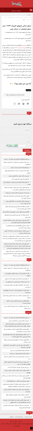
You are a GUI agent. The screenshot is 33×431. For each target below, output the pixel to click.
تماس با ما (15, 421)
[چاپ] (23, 19)
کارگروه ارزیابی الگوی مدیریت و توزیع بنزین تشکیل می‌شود (15, 212)
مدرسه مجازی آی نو (19, 417)
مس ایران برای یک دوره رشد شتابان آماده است (18, 367)
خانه (29, 15)
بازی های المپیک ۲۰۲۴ (20, 48)
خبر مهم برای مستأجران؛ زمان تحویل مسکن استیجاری (17, 279)
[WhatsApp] (23, 103)
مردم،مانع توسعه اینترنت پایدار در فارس (20, 168)
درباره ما (20, 421)
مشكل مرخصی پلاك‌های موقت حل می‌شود (19, 354)
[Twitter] (19, 103)
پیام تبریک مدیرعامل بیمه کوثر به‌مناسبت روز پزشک (17, 193)
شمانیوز (24, 45)
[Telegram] (27, 103)
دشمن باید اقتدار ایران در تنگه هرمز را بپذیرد (19, 176)
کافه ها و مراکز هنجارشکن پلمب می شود (19, 350)
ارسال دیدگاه (27, 150)
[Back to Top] (31, 428)
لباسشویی (11, 417)
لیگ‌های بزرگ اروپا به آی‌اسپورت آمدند (20, 179)
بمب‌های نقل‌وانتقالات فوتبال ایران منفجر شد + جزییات (16, 159)
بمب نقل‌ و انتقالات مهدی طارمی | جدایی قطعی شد (17, 282)
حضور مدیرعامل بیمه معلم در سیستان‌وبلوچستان (18, 381)
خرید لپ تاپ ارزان (28, 417)
